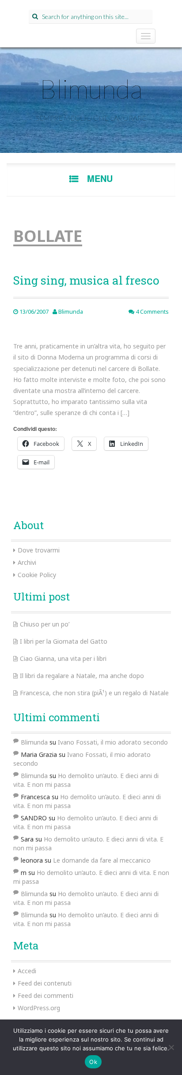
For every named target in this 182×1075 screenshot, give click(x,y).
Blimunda (91, 88)
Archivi (27, 562)
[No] (171, 1047)
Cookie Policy (37, 575)
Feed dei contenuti (45, 983)
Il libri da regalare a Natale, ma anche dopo (82, 675)
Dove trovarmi (39, 550)
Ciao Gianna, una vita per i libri (63, 658)
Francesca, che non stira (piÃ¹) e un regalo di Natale (94, 693)
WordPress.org (39, 1008)
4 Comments (151, 311)
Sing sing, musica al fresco (86, 280)
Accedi (27, 971)
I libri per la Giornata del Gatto (63, 641)
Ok (93, 1061)
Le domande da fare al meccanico (102, 860)
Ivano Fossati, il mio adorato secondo (113, 742)
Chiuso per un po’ (44, 624)
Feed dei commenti (45, 995)
